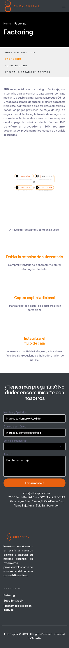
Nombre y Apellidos (15, 412)
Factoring (13, 59)
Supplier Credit (17, 65)
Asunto (7, 454)
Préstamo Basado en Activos (27, 72)
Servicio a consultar (15, 440)
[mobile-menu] (63, 6)
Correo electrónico (14, 426)
